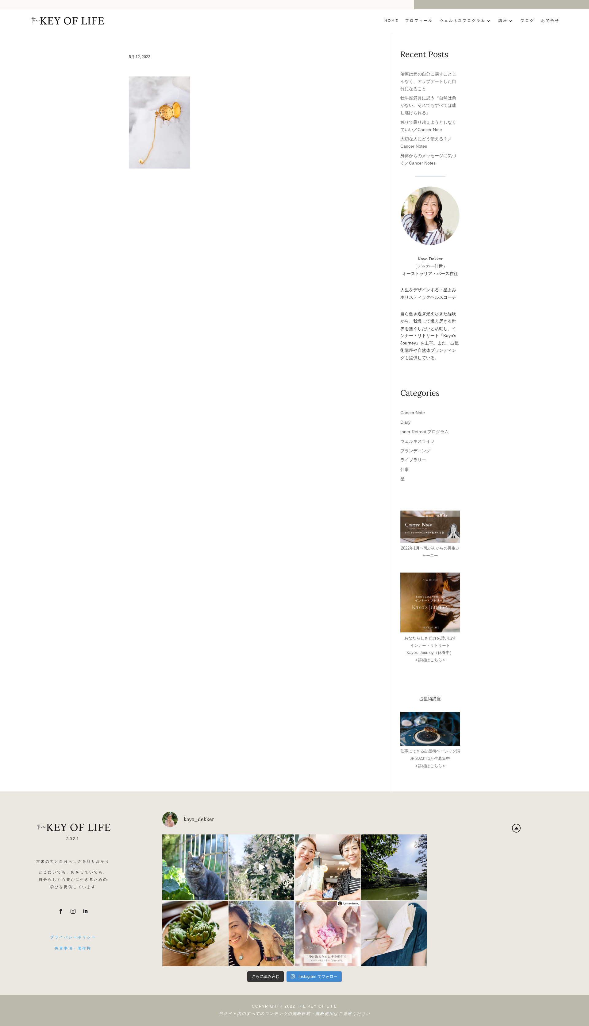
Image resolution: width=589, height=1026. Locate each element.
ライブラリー (413, 459)
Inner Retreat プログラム (424, 431)
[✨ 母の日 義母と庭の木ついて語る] (195, 933)
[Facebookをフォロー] (61, 911)
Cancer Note (412, 412)
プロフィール (419, 21)
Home (391, 21)
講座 (503, 21)
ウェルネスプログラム (463, 21)
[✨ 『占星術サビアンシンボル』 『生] (261, 933)
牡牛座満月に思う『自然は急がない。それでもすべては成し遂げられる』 (428, 105)
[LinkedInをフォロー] (85, 911)
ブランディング (415, 450)
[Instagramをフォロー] (73, 911)
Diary (405, 422)
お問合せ (550, 21)
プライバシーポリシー (73, 937)
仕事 (404, 469)
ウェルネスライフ (417, 441)
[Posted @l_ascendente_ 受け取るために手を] (327, 933)
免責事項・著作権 (73, 948)
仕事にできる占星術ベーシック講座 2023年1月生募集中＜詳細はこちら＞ (430, 758)
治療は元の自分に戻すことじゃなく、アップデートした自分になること (428, 81)
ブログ (527, 21)
